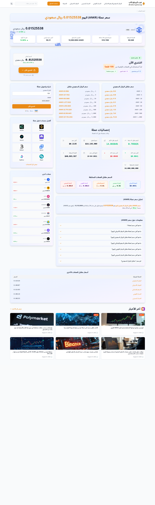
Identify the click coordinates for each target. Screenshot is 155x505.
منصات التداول (54, 3)
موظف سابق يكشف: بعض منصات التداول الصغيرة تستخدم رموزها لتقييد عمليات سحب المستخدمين (123, 352)
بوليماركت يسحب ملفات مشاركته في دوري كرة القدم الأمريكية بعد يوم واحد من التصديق (33, 328)
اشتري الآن (28, 70)
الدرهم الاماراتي (108, 4)
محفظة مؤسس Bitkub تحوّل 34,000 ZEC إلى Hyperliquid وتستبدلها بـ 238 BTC (32, 352)
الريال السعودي (117, 4)
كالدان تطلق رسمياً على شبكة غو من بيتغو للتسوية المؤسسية (81, 328)
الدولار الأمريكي (136, 285)
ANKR (49, 98)
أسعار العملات (141, 11)
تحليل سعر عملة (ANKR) (133, 199)
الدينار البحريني (86, 4)
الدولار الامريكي (74, 4)
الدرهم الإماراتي (136, 289)
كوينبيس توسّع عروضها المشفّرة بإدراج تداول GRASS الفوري (127, 328)
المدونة (65, 4)
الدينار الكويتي (97, 4)
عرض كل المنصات (31, 164)
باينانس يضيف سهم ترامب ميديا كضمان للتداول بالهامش (82, 352)
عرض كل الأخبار (17, 309)
